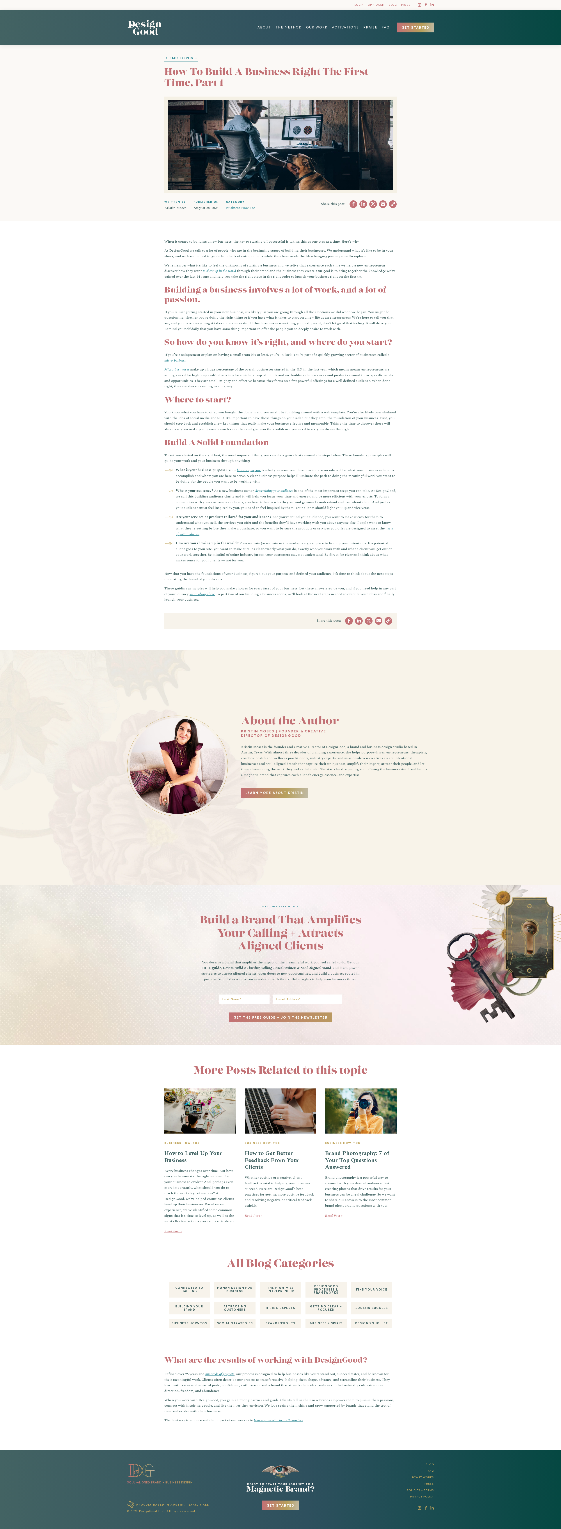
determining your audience (274, 490)
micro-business (175, 360)
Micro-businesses (176, 369)
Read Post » (173, 1231)
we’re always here (202, 594)
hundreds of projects (219, 1374)
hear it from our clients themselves (278, 1420)
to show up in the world (219, 270)
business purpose (249, 470)
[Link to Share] (353, 204)
